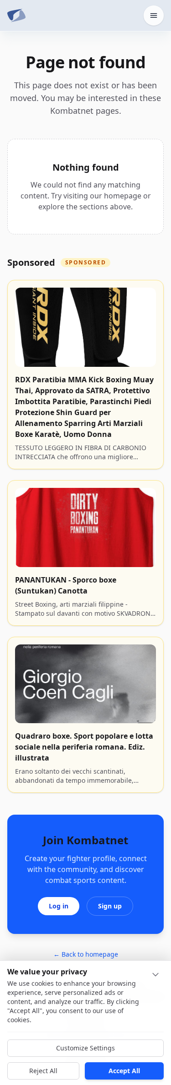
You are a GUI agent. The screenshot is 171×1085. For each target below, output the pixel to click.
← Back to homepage (85, 954)
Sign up (110, 906)
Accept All (124, 1070)
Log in (58, 906)
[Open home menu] (154, 15)
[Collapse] (155, 974)
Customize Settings (85, 1048)
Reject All (43, 1070)
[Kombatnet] (16, 15)
